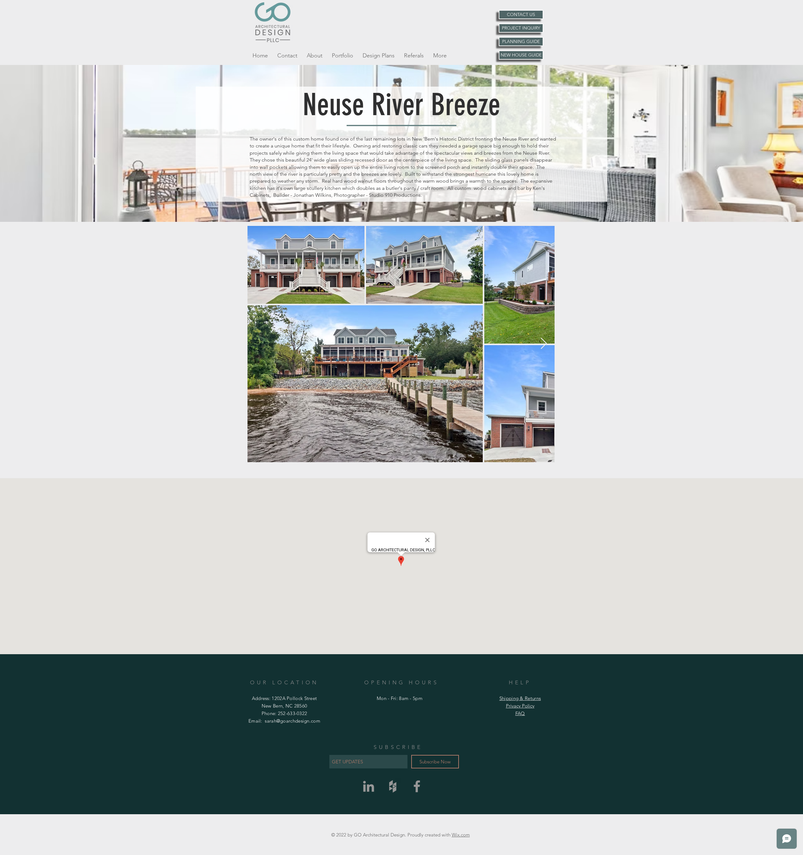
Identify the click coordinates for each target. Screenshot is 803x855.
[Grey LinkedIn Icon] (368, 786)
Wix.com (461, 835)
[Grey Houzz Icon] (393, 786)
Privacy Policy (520, 706)
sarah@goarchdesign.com (292, 721)
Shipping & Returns (520, 698)
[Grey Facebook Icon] (417, 786)
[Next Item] (543, 344)
